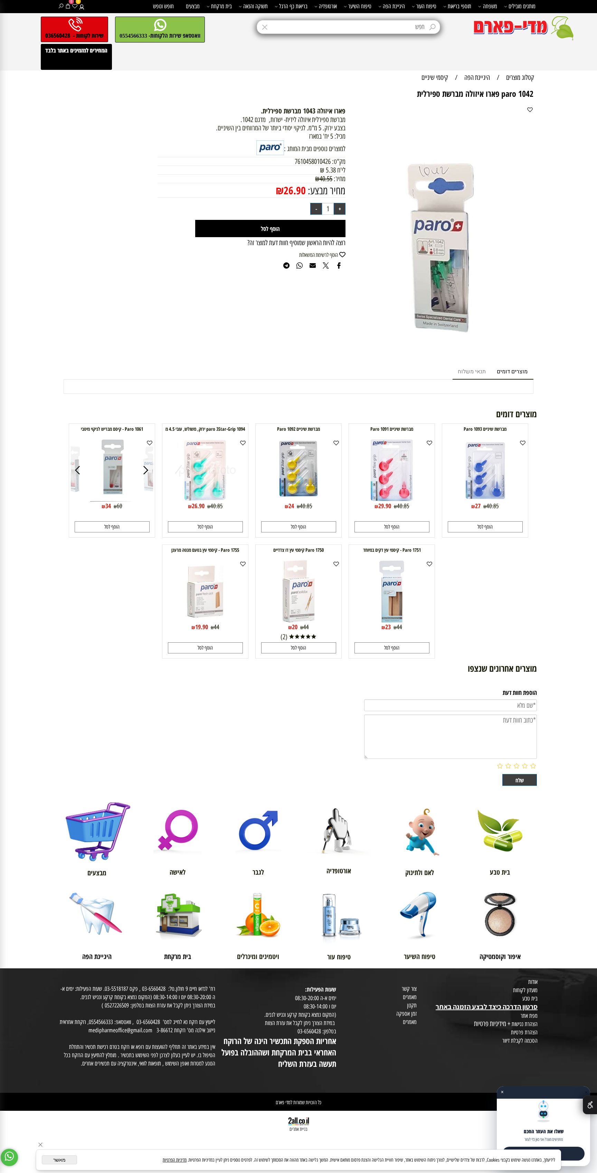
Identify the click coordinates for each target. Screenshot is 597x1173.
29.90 (384, 506)
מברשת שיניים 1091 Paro (391, 429)
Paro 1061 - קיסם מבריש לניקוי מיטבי (112, 429)
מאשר (59, 1160)
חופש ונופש (163, 6)
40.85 (492, 506)
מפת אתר (529, 1015)
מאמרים (410, 997)
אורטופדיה (328, 6)
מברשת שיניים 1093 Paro (485, 429)
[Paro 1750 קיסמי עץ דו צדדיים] (298, 620)
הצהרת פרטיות (524, 1032)
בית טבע (530, 998)
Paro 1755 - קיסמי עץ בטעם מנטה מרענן (205, 550)
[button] (485, 526)
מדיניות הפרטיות (175, 1160)
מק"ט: (338, 161)
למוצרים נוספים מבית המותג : (314, 149)
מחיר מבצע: (325, 190)
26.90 (295, 190)
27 (478, 506)
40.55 (326, 179)
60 (119, 506)
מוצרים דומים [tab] (512, 371)
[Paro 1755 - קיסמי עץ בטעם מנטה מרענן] (205, 620)
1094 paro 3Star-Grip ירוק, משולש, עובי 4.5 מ (205, 429)
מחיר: (338, 179)
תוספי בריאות (459, 6)
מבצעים (193, 6)
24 (291, 506)
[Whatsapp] (9, 1157)
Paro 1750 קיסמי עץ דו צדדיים (298, 550)
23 (388, 627)
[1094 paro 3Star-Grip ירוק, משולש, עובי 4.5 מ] (205, 499)
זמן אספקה (406, 1013)
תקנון (412, 1005)
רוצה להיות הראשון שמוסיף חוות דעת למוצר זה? (296, 243)
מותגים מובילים (522, 6)
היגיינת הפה (394, 6)
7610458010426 (313, 161)
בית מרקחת (221, 6)
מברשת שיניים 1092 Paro (298, 429)
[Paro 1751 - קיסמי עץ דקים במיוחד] (392, 620)
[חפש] (61, 6)
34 (108, 506)
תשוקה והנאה (255, 6)
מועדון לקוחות (525, 990)
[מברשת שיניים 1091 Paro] (392, 499)
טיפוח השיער (359, 6)
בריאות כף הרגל (293, 6)
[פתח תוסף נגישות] (590, 1105)
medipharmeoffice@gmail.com (120, 1030)
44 (399, 627)
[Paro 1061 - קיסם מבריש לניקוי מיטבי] (71, 499)
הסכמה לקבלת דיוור (520, 1040)
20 (294, 627)
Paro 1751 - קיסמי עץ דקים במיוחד (392, 550)
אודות (533, 981)
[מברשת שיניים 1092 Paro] (298, 499)
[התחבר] (82, 6)
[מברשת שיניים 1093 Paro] (485, 499)
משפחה (490, 6)
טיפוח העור (426, 6)
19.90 (201, 627)
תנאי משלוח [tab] (472, 371)
